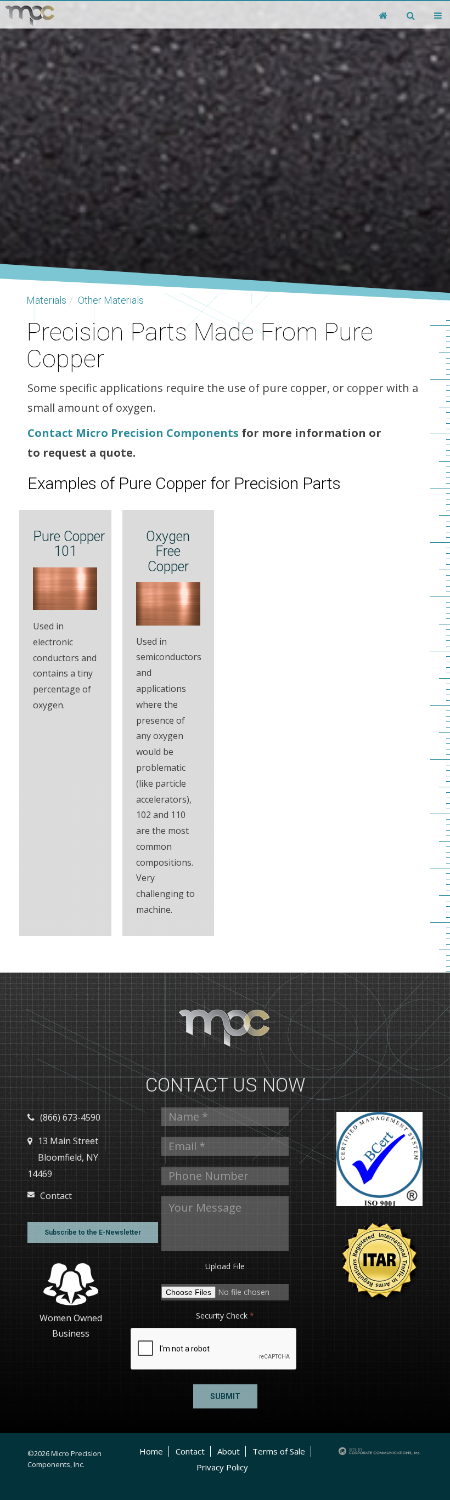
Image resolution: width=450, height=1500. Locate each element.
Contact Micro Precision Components (133, 432)
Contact (56, 1196)
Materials (46, 300)
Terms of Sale (278, 1451)
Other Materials (111, 300)
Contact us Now (225, 1085)
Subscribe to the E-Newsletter (92, 1232)
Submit (225, 1396)
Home (151, 1451)
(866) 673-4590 (70, 1117)
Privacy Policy (222, 1467)
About (228, 1451)
